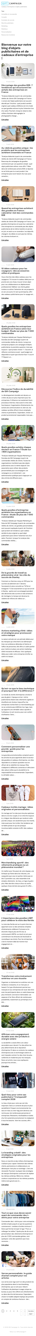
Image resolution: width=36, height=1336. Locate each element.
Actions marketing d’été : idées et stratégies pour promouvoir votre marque (16, 633)
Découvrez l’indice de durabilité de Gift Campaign (17, 390)
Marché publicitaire (7, 23)
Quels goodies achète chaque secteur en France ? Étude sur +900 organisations (16, 449)
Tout (2, 11)
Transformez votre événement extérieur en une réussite (16, 977)
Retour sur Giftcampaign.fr (18, 1332)
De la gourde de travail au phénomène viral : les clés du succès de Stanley (15, 575)
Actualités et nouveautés (9, 14)
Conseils (4, 17)
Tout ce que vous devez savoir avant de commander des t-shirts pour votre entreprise (16, 1215)
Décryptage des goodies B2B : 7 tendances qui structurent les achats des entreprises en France (17, 88)
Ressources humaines (8, 35)
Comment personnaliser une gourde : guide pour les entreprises (15, 749)
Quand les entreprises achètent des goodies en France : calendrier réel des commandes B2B (17, 211)
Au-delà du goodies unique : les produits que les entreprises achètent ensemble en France (17, 150)
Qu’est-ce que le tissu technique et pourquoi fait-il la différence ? (17, 689)
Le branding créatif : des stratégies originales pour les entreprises (15, 1155)
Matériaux (4, 29)
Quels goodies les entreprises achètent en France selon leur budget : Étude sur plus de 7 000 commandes (17, 330)
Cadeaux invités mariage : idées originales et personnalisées (17, 808)
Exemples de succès (7, 20)
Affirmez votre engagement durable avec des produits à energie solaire (15, 1036)
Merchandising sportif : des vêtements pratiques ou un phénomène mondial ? (15, 865)
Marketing (4, 26)
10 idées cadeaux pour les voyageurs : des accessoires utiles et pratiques (15, 270)
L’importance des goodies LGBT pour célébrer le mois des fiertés (17, 919)
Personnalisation (6, 32)
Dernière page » (31, 1312)
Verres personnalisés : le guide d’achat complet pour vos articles (16, 1275)
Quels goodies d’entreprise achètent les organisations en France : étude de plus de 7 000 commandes (17, 513)
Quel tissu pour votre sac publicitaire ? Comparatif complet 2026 (13, 1097)
